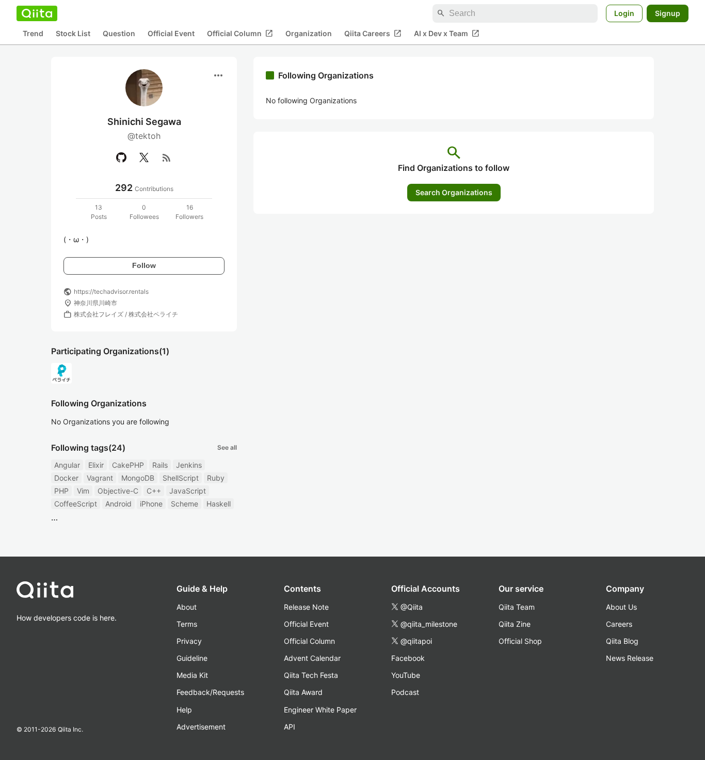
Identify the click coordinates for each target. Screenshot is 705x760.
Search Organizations (453, 192)
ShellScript (181, 477)
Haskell (218, 503)
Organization (308, 33)
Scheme (184, 503)
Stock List (73, 33)
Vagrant (100, 477)
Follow (144, 265)
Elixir (96, 465)
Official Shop (520, 641)
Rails (160, 465)
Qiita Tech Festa (311, 675)
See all (227, 447)
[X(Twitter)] (144, 157)
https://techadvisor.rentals (111, 291)
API (289, 726)
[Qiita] (37, 13)
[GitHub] (121, 157)
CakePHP (128, 465)
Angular (67, 465)
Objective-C (118, 490)
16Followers (189, 211)
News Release (629, 658)
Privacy (189, 641)
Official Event (171, 33)
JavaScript (187, 490)
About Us (621, 607)
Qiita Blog (622, 641)
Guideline (192, 658)
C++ (154, 490)
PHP (61, 490)
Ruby (216, 477)
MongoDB (137, 477)
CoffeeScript (75, 503)
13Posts (99, 211)
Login (624, 13)
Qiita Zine (515, 624)
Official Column (240, 33)
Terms (187, 624)
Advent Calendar (312, 658)
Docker (66, 477)
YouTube (405, 675)
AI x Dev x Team (446, 33)
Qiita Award (303, 692)
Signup (667, 13)
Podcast (405, 692)
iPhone (151, 503)
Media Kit (192, 675)
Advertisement (201, 726)
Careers (619, 624)
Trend (33, 33)
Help (184, 709)
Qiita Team (517, 607)
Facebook (408, 658)
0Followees (144, 211)
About (187, 607)
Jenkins (189, 465)
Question (119, 33)
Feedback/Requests (210, 692)
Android (118, 503)
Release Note (306, 607)
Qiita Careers (373, 33)
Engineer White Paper (320, 709)
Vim (83, 490)
